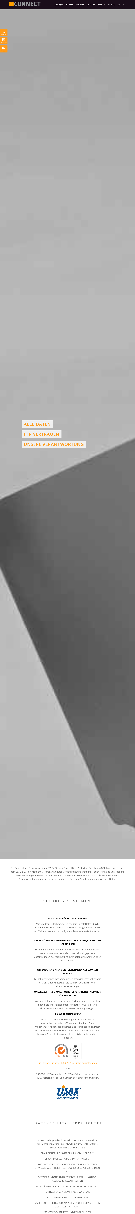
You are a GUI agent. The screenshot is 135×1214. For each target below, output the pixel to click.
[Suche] (124, 4)
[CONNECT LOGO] (25, 4)
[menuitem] (59, 4)
